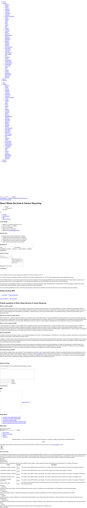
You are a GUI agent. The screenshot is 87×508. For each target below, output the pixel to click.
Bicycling (14, 249)
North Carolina (8, 52)
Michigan (7, 36)
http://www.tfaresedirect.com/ (13, 230)
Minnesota (7, 38)
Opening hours (6, 216)
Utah (6, 68)
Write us (4, 435)
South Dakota (8, 64)
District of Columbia (9, 16)
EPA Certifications (4, 298)
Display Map (8, 199)
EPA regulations (13, 298)
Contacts (5, 214)
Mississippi (7, 39)
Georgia (7, 19)
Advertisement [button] (3, 498)
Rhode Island (8, 61)
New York (7, 51)
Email (13, 381)
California (7, 10)
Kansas (7, 28)
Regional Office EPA (13, 295)
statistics (40, 353)
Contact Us (5, 437)
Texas (6, 67)
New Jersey (7, 48)
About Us (5, 80)
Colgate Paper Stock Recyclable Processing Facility (14, 421)
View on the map (25, 402)
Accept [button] (61, 444)
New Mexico (8, 50)
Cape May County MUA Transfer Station (12, 418)
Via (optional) (18, 247)
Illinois (6, 23)
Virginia (7, 71)
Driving (9, 249)
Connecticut (8, 13)
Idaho (6, 22)
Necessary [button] (2, 459)
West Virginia (8, 74)
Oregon (6, 58)
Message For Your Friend (5, 266)
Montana (7, 42)
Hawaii (6, 20)
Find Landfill (4, 295)
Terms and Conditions (7, 434)
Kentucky (7, 29)
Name (13, 380)
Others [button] (1, 503)
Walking (29, 249)
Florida (6, 17)
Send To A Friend (6, 219)
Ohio (6, 55)
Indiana (6, 25)
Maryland (7, 34)
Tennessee (7, 66)
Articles (4, 79)
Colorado (7, 12)
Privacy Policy (6, 432)
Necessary (4, 460)
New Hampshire (8, 47)
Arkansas (7, 9)
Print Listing (2, 199)
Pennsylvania (8, 60)
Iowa (6, 26)
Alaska (6, 6)
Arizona (7, 7)
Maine (6, 32)
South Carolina (8, 63)
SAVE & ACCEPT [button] (4, 507)
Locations (5, 3)
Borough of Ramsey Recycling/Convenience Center (14, 423)
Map (4, 217)
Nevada (7, 45)
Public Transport (22, 249)
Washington (7, 73)
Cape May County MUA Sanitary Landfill (12, 417)
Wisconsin (7, 76)
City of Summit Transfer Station (9, 420)
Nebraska (7, 44)
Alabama (7, 4)
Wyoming (7, 77)
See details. (56, 444)
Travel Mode (3, 249)
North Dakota (8, 54)
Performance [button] (3, 490)
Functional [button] (2, 485)
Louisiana (7, 31)
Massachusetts (8, 35)
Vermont (7, 70)
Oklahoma (7, 57)
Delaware (7, 15)
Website (13, 383)
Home (4, 1)
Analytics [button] (2, 494)
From (1, 247)
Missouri (7, 41)
